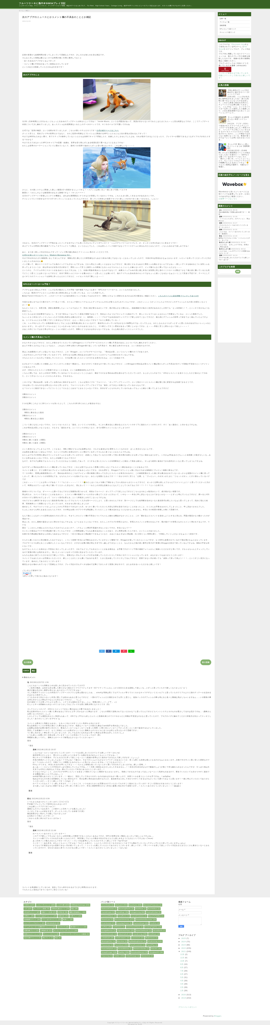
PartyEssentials (136, 945)
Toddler (117, 956)
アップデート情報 (40, 908)
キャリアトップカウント (32, 923)
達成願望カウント (30, 919)
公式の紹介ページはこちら (108, 130)
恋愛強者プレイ (29, 930)
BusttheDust (152, 908)
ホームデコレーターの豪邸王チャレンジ (38, 927)
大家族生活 (44, 930)
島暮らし (66, 919)
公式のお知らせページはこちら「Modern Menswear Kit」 (47, 255)
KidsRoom (153, 934)
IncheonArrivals (108, 934)
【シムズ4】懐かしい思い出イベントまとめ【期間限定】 (238, 146)
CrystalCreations (137, 916)
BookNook (139, 908)
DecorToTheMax (155, 916)
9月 (182, 964)
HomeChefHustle (142, 930)
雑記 (34, 671)
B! (116, 651)
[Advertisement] (85, 37)
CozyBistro (122, 916)
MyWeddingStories (136, 941)
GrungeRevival (107, 930)
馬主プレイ (46, 938)
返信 (29, 740)
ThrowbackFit (154, 952)
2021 (183, 951)
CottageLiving (135, 912)
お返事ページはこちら (228, 199)
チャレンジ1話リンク (228, 32)
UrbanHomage (131, 956)
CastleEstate (106, 912)
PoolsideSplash (107, 948)
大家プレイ (74, 916)
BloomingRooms (125, 908)
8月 (182, 967)
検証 (56, 938)
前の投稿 (205, 662)
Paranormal (106, 945)
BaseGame (133, 905)
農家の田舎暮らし (76, 912)
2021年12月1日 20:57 (46, 749)
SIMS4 (26, 671)
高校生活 (61, 916)
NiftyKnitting (152, 941)
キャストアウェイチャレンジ (64, 930)
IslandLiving (137, 934)
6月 (182, 974)
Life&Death (106, 938)
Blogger (217, 1016)
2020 (183, 995)
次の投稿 (27, 662)
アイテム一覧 (225, 22)
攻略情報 (223, 25)
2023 (183, 945)
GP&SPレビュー (30, 912)
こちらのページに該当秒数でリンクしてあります (178, 296)
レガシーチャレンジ (43, 905)
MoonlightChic (107, 941)
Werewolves (145, 956)
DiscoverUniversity (122, 919)
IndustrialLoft (123, 934)
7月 (182, 971)
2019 (183, 998)
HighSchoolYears (123, 930)
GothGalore (117, 927)
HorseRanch (157, 930)
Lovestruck (136, 938)
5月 (182, 977)
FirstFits (153, 923)
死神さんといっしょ (31, 934)
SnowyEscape (107, 952)
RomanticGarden (140, 948)
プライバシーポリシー (187, 1007)
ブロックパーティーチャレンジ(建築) (73, 934)
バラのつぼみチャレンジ (44, 916)
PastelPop (151, 945)
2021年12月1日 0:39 (41, 798)
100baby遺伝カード (59, 908)
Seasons (154, 948)
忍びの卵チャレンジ (31, 938)
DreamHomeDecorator (144, 919)
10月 (182, 961)
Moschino (120, 941)
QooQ (140, 1024)
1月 (182, 990)
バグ (25, 908)
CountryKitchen (152, 912)
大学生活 (61, 912)
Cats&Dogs (120, 912)
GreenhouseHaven (133, 927)
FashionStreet (139, 923)
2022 (183, 948)
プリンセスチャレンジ (49, 919)
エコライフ (61, 927)
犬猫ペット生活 (47, 912)
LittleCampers (121, 938)
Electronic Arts (238, 44)
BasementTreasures (151, 905)
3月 (182, 984)
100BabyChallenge (78, 905)
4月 (182, 981)
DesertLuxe (106, 919)
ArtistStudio (106, 905)
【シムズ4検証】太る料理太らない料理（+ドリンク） (238, 119)
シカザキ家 (61, 905)
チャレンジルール (50, 934)
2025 (183, 938)
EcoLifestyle (106, 923)
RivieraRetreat (123, 948)
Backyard (119, 905)
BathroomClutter (108, 908)
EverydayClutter (123, 923)
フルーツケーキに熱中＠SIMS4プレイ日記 (42, 3)
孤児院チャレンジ (77, 927)
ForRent (105, 927)
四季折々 (27, 916)
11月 (182, 958)
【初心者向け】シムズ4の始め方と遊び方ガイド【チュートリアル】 (238, 92)
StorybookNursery (138, 952)
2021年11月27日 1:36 (39, 682)
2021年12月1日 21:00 (46, 830)
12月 (182, 954)
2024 (183, 942)
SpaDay (122, 952)
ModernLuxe (150, 938)
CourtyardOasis (107, 916)
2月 (182, 987)
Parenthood (119, 945)
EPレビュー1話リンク (228, 29)
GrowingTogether (151, 927)
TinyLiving (105, 956)
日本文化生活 (51, 923)
